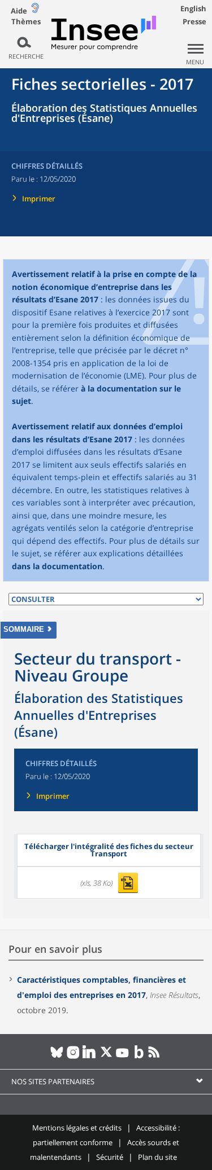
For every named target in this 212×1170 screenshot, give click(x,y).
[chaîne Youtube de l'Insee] (122, 1057)
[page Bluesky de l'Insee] (57, 1057)
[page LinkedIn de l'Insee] (90, 1057)
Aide (19, 11)
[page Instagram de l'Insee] (73, 1057)
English (193, 8)
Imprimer (38, 198)
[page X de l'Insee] (106, 1057)
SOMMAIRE (23, 629)
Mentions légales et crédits (77, 1128)
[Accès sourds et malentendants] (35, 10)
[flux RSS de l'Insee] (155, 1057)
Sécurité (109, 1157)
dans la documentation (57, 566)
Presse (194, 21)
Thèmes (26, 21)
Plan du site (157, 1157)
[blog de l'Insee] (139, 1057)
